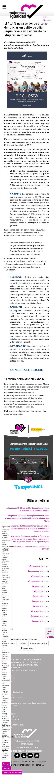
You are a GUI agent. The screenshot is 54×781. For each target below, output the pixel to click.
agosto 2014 (39, 586)
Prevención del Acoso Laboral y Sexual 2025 (21, 662)
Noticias (47, 20)
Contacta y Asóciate (11, 668)
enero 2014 (38, 621)
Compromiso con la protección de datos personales (24, 703)
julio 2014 (40, 591)
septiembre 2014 (37, 581)
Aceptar (6, 764)
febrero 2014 (38, 616)
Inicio (45, 17)
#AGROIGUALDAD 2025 (13, 725)
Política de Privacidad (12, 698)
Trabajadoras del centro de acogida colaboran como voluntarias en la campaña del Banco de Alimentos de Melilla (27, 518)
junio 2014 (39, 596)
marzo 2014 (38, 611)
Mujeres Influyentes (11, 719)
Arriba (12, 643)
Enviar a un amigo (38, 643)
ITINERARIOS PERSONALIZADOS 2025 (20, 665)
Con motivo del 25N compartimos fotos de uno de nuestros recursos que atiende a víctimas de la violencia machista (28, 528)
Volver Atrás (27, 648)
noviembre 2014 (36, 571)
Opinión (22, 643)
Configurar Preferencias (12, 772)
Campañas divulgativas (13, 692)
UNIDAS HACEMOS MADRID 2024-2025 (20, 670)
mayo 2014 (38, 601)
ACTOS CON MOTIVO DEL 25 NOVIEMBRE (22, 660)
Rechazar (7, 768)
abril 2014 (39, 606)
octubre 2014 (39, 576)
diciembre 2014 (38, 566)
